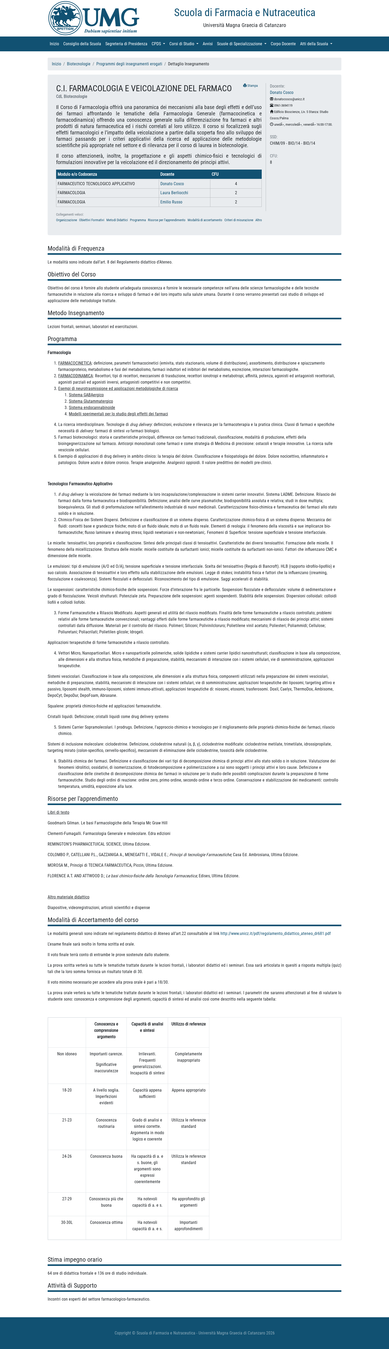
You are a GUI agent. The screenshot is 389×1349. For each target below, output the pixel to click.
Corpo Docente (284, 43)
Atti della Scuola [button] (317, 43)
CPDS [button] (159, 43)
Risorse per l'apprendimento (167, 220)
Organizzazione (66, 220)
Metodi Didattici (117, 220)
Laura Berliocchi (174, 192)
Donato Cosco (172, 183)
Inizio (55, 43)
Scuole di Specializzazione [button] (243, 43)
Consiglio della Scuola (83, 43)
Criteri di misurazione (238, 220)
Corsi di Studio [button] (185, 43)
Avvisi (209, 43)
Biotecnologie (79, 63)
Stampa (252, 86)
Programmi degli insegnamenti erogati (129, 63)
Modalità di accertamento (205, 220)
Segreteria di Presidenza (127, 43)
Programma (138, 220)
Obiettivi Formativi (91, 220)
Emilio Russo (171, 202)
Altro (258, 220)
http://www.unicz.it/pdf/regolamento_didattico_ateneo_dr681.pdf (275, 933)
